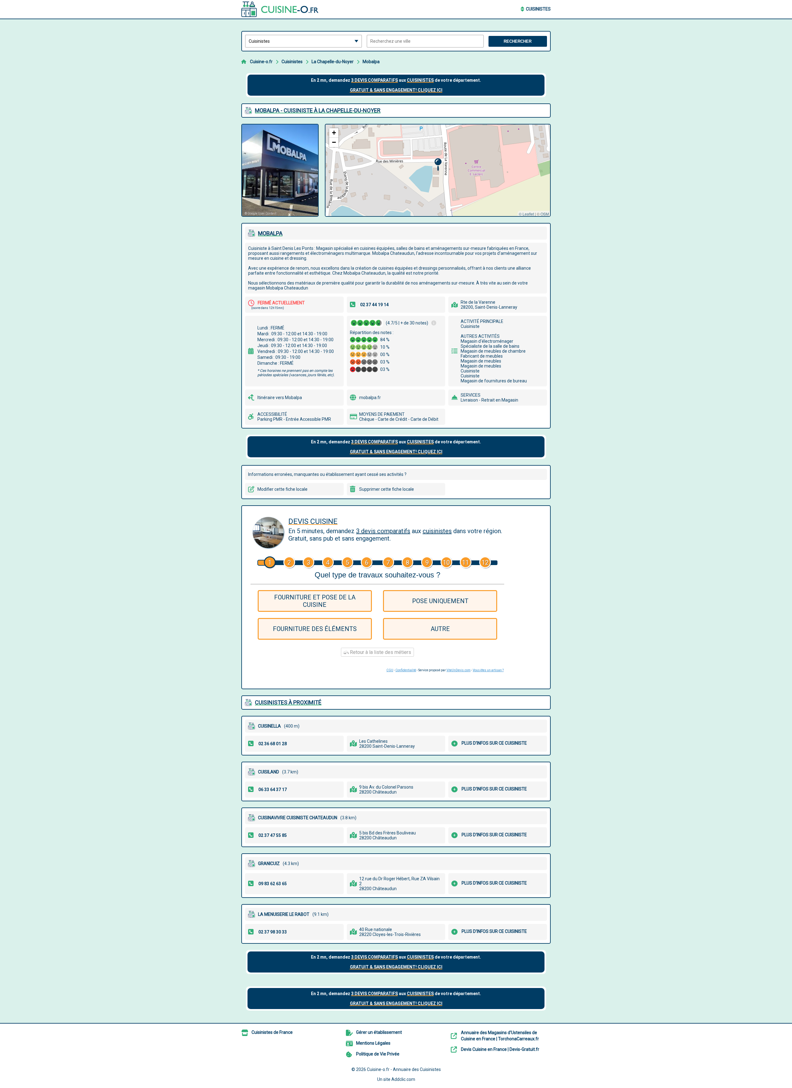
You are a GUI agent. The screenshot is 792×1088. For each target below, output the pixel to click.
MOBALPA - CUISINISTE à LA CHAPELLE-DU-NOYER (318, 110)
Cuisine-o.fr (261, 61)
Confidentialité (405, 670)
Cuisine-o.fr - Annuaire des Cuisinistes (404, 1069)
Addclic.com (403, 1079)
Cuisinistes (538, 9)
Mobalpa (371, 61)
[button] (438, 164)
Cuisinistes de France (272, 1032)
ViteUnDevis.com (458, 670)
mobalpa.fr (370, 397)
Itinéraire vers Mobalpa (279, 397)
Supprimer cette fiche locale (386, 489)
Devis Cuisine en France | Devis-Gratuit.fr (500, 1049)
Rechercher (518, 41)
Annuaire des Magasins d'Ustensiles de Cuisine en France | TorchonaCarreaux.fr (500, 1035)
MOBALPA (270, 233)
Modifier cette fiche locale (282, 489)
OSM (544, 213)
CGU (389, 670)
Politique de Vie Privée (377, 1053)
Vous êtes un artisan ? (488, 670)
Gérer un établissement (379, 1032)
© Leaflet (526, 213)
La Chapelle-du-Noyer (333, 61)
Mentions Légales (373, 1043)
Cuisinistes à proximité (288, 702)
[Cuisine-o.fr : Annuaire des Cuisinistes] (280, 9)
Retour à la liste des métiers (380, 652)
